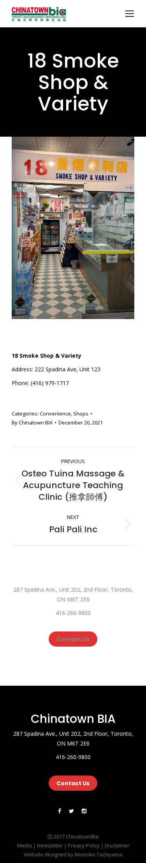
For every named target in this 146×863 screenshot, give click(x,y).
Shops (80, 413)
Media (24, 845)
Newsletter (50, 845)
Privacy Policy (84, 845)
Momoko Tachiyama (98, 854)
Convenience (55, 413)
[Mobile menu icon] (129, 13)
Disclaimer (117, 845)
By (32, 422)
